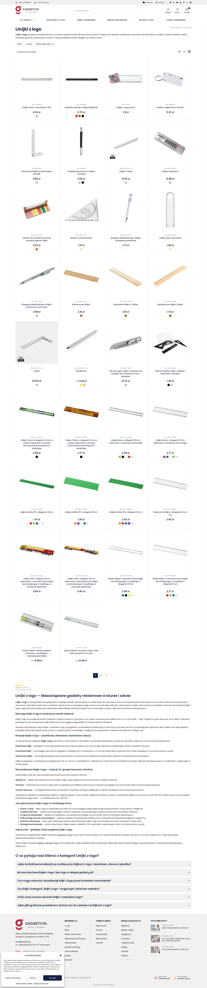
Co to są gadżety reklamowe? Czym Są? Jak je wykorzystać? (176, 940)
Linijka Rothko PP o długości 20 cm (125, 512)
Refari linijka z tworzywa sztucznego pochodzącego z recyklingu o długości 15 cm (170, 581)
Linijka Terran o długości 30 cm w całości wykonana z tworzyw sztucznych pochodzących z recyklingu (37, 444)
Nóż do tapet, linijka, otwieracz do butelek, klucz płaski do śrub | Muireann (125, 374)
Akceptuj (52, 978)
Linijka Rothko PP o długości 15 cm (81, 512)
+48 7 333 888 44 (25, 2)
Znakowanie (70, 942)
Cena (29, 44)
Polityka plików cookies (24, 983)
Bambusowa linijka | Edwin (170, 304)
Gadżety (27, 20)
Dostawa (149, 2)
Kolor (19, 44)
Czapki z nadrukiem (175, 20)
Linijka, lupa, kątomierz (170, 238)
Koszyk (187, 10)
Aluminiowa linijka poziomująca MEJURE (36, 172)
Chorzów (125, 938)
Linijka (37, 371)
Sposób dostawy (72, 947)
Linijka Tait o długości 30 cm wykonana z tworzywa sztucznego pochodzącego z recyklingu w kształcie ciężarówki (81, 582)
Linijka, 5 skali (125, 171)
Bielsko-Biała (127, 930)
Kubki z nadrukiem (86, 20)
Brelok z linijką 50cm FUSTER (170, 107)
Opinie (68, 955)
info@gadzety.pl (23, 941)
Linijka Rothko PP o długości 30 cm (36, 512)
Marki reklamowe (73, 934)
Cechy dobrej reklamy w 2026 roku (175, 949)
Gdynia (124, 955)
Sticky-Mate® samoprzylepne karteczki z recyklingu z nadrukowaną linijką (36, 653)
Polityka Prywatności (41, 983)
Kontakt (161, 2)
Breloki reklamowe (117, 20)
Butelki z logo (146, 20)
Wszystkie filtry (44, 44)
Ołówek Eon (81, 371)
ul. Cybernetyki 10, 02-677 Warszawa (32, 944)
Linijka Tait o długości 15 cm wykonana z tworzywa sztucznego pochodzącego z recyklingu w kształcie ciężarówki (36, 582)
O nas (67, 925)
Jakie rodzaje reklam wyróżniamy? (175, 928)
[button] (60, 955)
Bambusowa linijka (81, 304)
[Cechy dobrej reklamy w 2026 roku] (155, 950)
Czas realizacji (71, 951)
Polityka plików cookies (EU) (76, 977)
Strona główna (176, 28)
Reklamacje (101, 938)
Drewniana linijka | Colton (125, 304)
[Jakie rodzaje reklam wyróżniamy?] (155, 928)
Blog (67, 930)
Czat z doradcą (43, 2)
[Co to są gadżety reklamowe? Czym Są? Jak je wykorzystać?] (155, 939)
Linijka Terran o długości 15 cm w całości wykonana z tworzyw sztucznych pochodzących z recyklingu (81, 444)
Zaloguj (168, 12)
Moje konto (101, 925)
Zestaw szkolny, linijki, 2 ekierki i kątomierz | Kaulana (170, 372)
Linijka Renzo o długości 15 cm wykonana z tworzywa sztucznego (170, 441)
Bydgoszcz (126, 934)
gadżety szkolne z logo (47, 843)
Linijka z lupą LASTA (126, 107)
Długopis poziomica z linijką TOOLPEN (81, 172)
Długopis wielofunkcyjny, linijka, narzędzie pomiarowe (126, 239)
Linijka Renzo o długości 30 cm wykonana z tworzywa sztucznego (125, 441)
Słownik (99, 942)
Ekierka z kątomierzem (81, 238)
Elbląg (124, 947)
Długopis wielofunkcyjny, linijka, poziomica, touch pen (37, 305)
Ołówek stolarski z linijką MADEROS (81, 107)
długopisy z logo (64, 835)
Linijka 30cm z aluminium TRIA (36, 107)
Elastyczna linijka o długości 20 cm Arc (170, 513)
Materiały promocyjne (75, 938)
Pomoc (177, 12)
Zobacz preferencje (12, 978)
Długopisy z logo (56, 20)
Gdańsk (124, 951)
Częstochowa (127, 942)
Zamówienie (101, 934)
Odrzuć (33, 978)
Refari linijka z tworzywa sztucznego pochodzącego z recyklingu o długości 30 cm (125, 581)
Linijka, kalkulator (170, 171)
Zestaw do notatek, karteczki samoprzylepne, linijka (37, 239)
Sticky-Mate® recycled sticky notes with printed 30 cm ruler (81, 652)
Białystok (125, 925)
